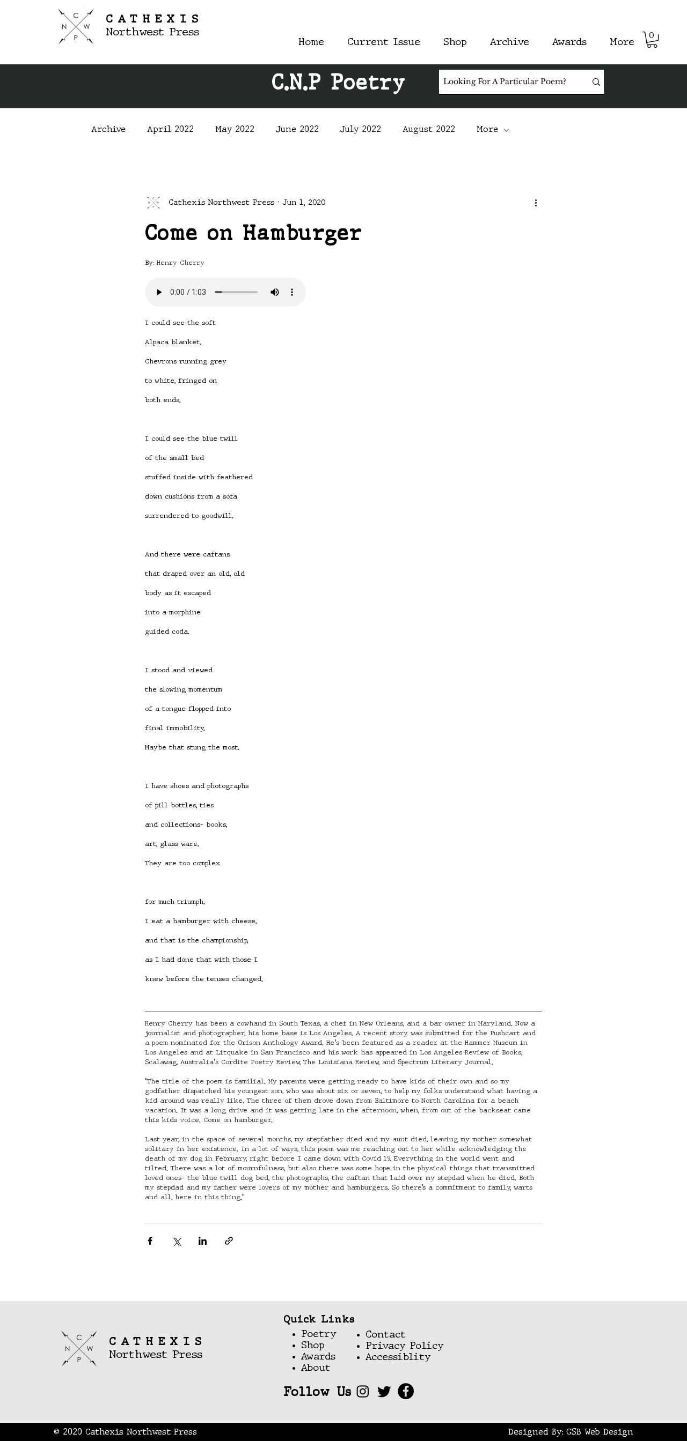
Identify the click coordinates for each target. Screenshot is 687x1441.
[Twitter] (384, 1391)
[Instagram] (363, 1391)
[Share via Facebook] (150, 1241)
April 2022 (170, 129)
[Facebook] (406, 1391)
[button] (652, 40)
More (487, 129)
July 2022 (360, 129)
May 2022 (234, 129)
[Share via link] (229, 1241)
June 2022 (297, 129)
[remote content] (343, 293)
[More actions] (535, 202)
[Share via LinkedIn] (203, 1241)
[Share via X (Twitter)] (176, 1241)
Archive (108, 129)
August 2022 (429, 129)
